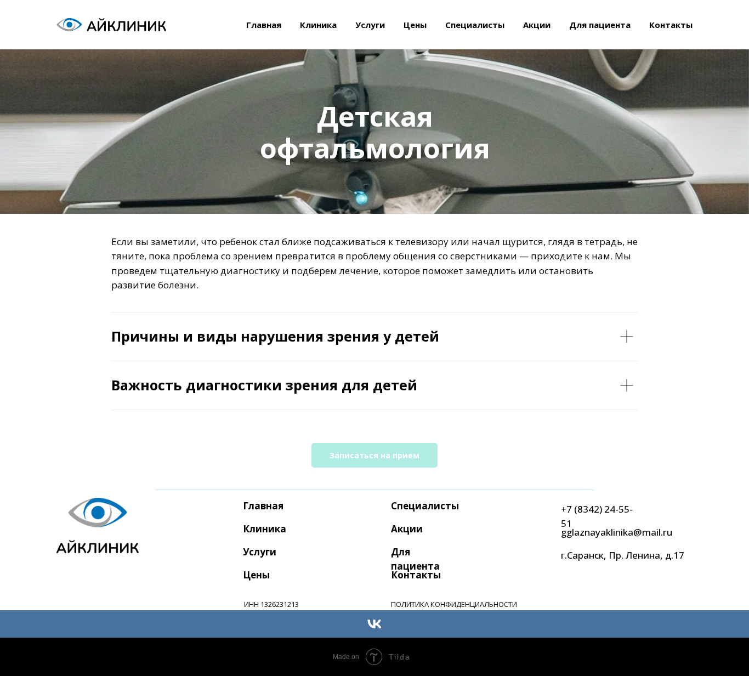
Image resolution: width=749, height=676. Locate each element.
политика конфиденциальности (454, 604)
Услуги (259, 552)
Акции (537, 24)
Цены (415, 24)
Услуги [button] (370, 24)
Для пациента (600, 24)
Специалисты (474, 24)
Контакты (671, 24)
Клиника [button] (318, 24)
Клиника (264, 528)
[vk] (374, 624)
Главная (263, 24)
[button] (374, 455)
